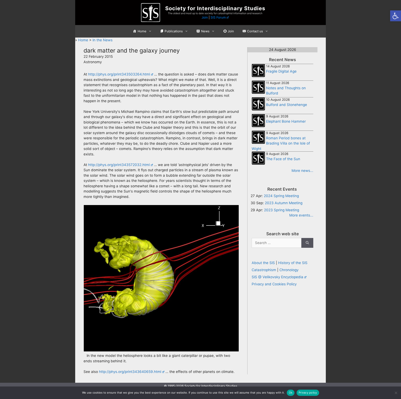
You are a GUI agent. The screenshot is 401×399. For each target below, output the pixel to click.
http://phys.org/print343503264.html (119, 74)
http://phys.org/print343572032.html (119, 165)
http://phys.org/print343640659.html (130, 372)
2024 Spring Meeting (281, 196)
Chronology (288, 270)
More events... (301, 215)
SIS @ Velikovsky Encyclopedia (277, 277)
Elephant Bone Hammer (286, 121)
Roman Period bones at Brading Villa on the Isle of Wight (281, 143)
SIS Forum (218, 17)
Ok (291, 392)
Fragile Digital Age (281, 71)
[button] (395, 15)
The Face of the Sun (283, 159)
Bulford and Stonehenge (286, 105)
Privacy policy (308, 392)
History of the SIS (292, 263)
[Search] (307, 243)
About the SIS (263, 263)
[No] (396, 393)
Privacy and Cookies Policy (274, 284)
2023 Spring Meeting (281, 210)
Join (205, 17)
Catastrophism (264, 270)
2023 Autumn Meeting (283, 203)
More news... (302, 171)
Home (83, 40)
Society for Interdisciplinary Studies (215, 8)
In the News (103, 40)
